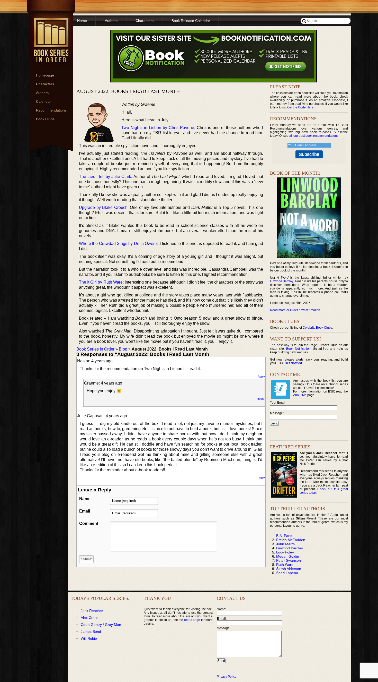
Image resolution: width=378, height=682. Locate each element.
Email (84, 511)
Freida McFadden (290, 540)
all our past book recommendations (313, 136)
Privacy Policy (226, 676)
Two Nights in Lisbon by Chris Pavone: (158, 127)
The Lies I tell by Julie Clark (105, 176)
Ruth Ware (284, 564)
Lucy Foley (285, 552)
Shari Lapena (287, 573)
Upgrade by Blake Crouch (103, 207)
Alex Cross (89, 618)
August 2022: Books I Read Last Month (128, 91)
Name (85, 499)
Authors (42, 93)
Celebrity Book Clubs (317, 327)
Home (82, 21)
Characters (45, 84)
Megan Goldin (287, 556)
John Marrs (285, 544)
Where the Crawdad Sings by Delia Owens (118, 243)
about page (192, 620)
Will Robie (89, 638)
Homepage (45, 75)
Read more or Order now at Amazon (295, 310)
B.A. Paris (284, 536)
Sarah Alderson (288, 569)
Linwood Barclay (281, 281)
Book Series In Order (95, 349)
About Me (300, 395)
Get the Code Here (300, 107)
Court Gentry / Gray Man (101, 625)
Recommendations (51, 110)
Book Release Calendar (191, 21)
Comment (88, 523)
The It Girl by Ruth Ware (101, 282)
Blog (123, 349)
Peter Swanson (288, 560)
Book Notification (298, 349)
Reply (261, 376)
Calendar (43, 101)
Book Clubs (45, 119)
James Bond (91, 631)
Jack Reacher (92, 611)
